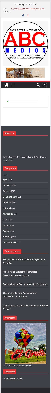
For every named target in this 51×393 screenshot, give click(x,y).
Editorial (7, 208)
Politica (6, 225)
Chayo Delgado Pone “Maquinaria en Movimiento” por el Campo (27, 10)
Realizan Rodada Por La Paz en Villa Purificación (25, 284)
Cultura (6, 191)
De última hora (10, 196)
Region (6, 231)
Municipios (8, 214)
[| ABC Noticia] (6, 85)
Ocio (5, 219)
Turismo (7, 236)
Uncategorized (9, 242)
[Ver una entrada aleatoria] (44, 85)
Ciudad (6, 185)
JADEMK (9, 160)
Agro (5, 179)
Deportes (7, 202)
